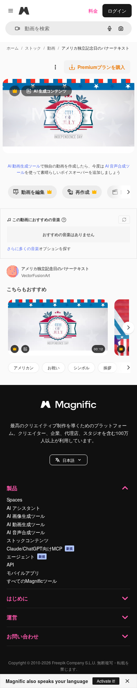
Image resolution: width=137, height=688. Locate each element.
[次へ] (128, 191)
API (10, 564)
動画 (51, 48)
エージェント (26, 556)
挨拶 (107, 367)
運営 (12, 617)
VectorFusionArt (35, 275)
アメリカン (24, 367)
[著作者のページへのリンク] (13, 272)
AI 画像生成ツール (26, 516)
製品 (12, 488)
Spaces (14, 499)
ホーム (13, 48)
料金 (93, 10)
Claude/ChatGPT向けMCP (40, 548)
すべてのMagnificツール (32, 580)
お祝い (54, 367)
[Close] (127, 681)
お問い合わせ (23, 636)
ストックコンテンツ (28, 540)
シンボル (81, 367)
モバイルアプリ (23, 572)
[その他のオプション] (55, 67)
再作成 (78, 193)
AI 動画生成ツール (24, 166)
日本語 (68, 460)
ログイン (117, 10)
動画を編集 (29, 193)
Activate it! (106, 681)
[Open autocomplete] (15, 28)
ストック (33, 48)
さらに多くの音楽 (23, 248)
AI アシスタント (23, 508)
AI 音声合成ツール (26, 532)
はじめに (17, 598)
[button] (68, 460)
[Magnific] (68, 406)
